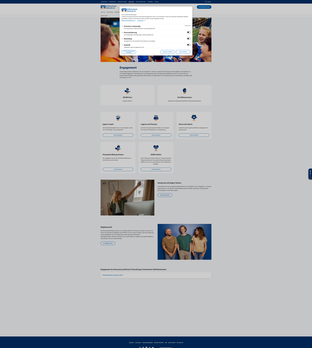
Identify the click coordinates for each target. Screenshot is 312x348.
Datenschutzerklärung (128, 20)
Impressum (140, 20)
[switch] (188, 32)
